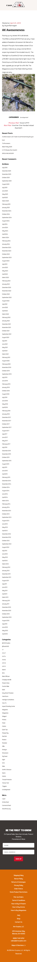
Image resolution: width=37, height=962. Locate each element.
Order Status (18, 888)
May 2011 (5, 590)
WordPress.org (6, 809)
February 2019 (6, 384)
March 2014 (5, 500)
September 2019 (6, 374)
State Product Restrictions (18, 892)
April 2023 (5, 274)
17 (2, 649)
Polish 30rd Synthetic (25, 69)
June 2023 (5, 267)
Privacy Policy (18, 885)
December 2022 (6, 287)
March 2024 (5, 237)
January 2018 (6, 414)
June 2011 (4, 587)
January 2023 (6, 284)
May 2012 (5, 557)
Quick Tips (5, 729)
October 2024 (6, 214)
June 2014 (5, 494)
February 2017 (6, 444)
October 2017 (6, 424)
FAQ (18, 915)
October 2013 (5, 514)
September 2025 (7, 181)
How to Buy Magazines (18, 910)
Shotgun (4, 749)
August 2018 (5, 394)
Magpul (4, 716)
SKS (3, 763)
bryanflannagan (10, 25)
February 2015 (6, 477)
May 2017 (5, 440)
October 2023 (6, 254)
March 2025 (5, 201)
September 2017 (6, 427)
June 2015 (5, 470)
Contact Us (18, 922)
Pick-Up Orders (18, 897)
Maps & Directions (18, 945)
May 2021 (5, 347)
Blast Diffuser (6, 676)
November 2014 (6, 484)
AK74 (4, 656)
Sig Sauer (4, 756)
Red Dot (4, 736)
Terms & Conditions (18, 900)
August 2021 (5, 337)
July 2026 (4, 167)
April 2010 (5, 634)
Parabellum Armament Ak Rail (18, 42)
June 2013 (5, 524)
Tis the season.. (6, 143)
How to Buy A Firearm (18, 903)
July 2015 (4, 467)
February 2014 (6, 504)
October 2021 (5, 331)
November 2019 (6, 367)
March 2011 (5, 597)
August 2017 (5, 430)
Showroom (5, 753)
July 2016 (4, 447)
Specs (3, 773)
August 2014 (5, 490)
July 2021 (4, 341)
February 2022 (6, 317)
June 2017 (5, 437)
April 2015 (5, 474)
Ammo (4, 659)
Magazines (5, 713)
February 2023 (6, 281)
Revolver (4, 743)
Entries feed (5, 802)
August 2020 (5, 361)
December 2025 (6, 171)
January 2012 (5, 570)
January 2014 (6, 507)
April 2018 (5, 407)
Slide (3, 766)
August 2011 (5, 580)
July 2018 (4, 397)
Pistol (3, 723)
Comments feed (6, 805)
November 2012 (6, 537)
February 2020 (6, 364)
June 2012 (5, 554)
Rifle (3, 746)
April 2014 (5, 497)
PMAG (4, 726)
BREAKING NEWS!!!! (8, 153)
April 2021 (5, 351)
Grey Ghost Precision (7, 693)
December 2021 (6, 324)
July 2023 (4, 264)
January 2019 (6, 387)
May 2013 (5, 527)
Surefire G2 (15, 55)
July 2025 (4, 187)
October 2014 (6, 487)
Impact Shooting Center (8, 706)
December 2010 (6, 607)
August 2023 (5, 261)
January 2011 (5, 604)
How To (4, 703)
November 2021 (6, 327)
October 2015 (5, 457)
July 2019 (4, 377)
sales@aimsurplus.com (18, 940)
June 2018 (5, 400)
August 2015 (5, 464)
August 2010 (5, 620)
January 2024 (6, 244)
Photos (4, 719)
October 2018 (6, 391)
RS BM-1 (6, 59)
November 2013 (6, 510)
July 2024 (5, 224)
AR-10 (4, 663)
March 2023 (5, 277)
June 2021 (5, 344)
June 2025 (5, 191)
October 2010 (6, 614)
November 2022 (6, 291)
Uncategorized (24, 117)
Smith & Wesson (6, 769)
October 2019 (6, 371)
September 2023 (7, 257)
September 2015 (6, 460)
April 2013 (5, 530)
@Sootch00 (5, 646)
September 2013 (6, 517)
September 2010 (6, 617)
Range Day (5, 733)
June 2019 (5, 381)
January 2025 (6, 207)
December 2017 (6, 417)
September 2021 (6, 334)
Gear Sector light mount (24, 59)
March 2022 (5, 314)
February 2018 (6, 410)
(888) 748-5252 (18, 938)
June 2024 (5, 227)
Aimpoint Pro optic (8, 45)
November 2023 (6, 251)
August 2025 (5, 184)
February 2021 (6, 357)
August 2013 (5, 520)
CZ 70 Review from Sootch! (9, 150)
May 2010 (5, 630)
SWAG (4, 776)
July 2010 (4, 624)
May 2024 (5, 231)
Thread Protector (7, 779)
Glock (3, 689)
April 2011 (4, 594)
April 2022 (5, 311)
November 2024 (6, 211)
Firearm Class (5, 683)
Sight (3, 759)
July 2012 (4, 550)
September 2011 (6, 577)
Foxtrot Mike (5, 686)
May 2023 (5, 271)
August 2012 (5, 547)
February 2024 (6, 241)
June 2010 (5, 627)
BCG (3, 673)
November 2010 (6, 610)
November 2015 (6, 454)
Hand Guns (5, 696)
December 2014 (6, 480)
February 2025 (6, 204)
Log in (3, 799)
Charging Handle (6, 679)
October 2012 (5, 540)
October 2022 (6, 294)
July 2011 (4, 584)
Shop (18, 918)
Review (4, 739)
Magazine (5, 709)
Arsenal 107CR (16, 39)
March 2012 (5, 564)
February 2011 (6, 600)
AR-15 (4, 666)
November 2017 (6, 420)
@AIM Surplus (6, 643)
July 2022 (4, 304)
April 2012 (5, 560)
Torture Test (5, 783)
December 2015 (6, 450)
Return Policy (18, 878)
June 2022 (5, 307)
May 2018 (5, 404)
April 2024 (5, 234)
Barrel (3, 669)
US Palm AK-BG (17, 62)
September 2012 (6, 544)
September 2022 (7, 297)
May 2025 (5, 194)
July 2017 (4, 434)
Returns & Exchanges (18, 882)
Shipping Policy (18, 875)
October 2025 (6, 177)
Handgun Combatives (8, 699)
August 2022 (5, 301)
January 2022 (6, 321)
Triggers (4, 786)
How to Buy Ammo (18, 907)
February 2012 (6, 567)
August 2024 (6, 221)
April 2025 (5, 197)
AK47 (4, 653)
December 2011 (6, 574)
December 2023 (6, 247)
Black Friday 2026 (7, 147)
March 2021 (5, 354)
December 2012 (6, 534)
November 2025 (6, 174)
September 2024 (7, 217)
